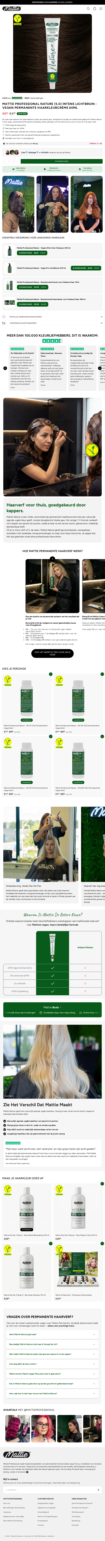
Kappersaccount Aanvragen (13, 1516)
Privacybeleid (43, 1521)
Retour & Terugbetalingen (48, 1516)
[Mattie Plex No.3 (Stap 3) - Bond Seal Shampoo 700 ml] (26, 1272)
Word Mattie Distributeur (13, 1521)
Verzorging (76, 1516)
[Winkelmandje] (94, 9)
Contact (41, 1525)
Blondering (76, 1521)
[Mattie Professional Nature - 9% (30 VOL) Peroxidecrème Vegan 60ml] (26, 766)
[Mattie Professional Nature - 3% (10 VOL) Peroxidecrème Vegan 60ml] (26, 704)
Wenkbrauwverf (78, 1512)
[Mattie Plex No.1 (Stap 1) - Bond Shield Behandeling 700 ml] (26, 1212)
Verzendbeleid (43, 1512)
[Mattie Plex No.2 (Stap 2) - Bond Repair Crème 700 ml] (78, 1212)
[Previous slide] (5, 368)
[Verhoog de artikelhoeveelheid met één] (13, 161)
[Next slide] (100, 368)
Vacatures (7, 1512)
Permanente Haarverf (80, 1508)
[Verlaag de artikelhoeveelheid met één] (4, 161)
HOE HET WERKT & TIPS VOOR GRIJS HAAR (53, 653)
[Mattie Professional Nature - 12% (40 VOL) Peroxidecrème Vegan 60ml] (78, 766)
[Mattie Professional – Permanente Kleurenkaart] (78, 1272)
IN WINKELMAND (32, 253)
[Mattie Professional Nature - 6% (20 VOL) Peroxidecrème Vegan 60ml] (78, 704)
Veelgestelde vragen (46, 1503)
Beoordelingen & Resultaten (14, 1508)
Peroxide (75, 1525)
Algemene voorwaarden (47, 1508)
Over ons (6, 1503)
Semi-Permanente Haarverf (82, 1503)
